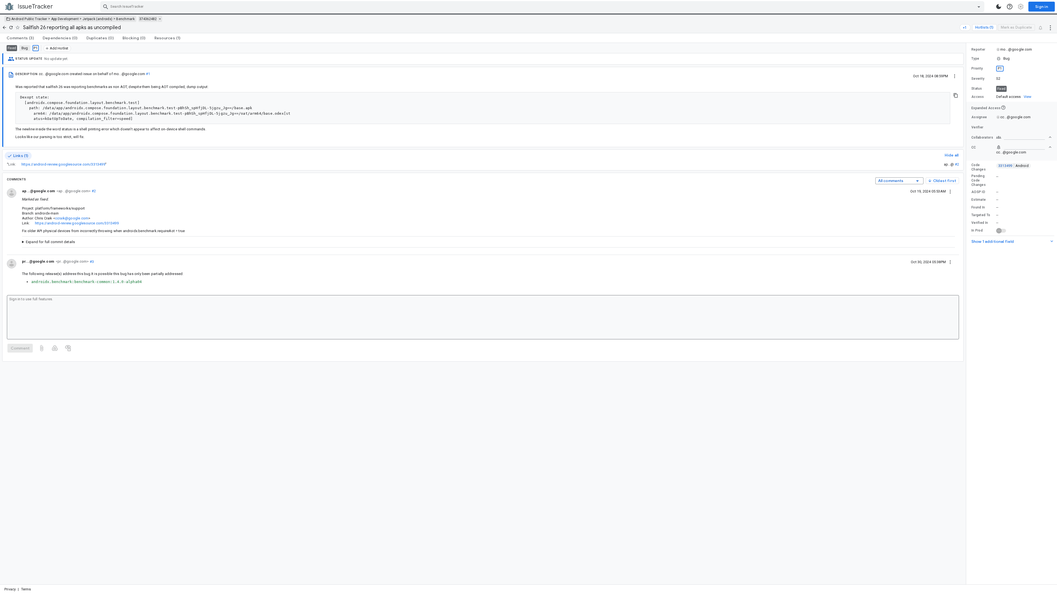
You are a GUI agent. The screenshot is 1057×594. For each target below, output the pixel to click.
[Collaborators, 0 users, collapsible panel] (1024, 137)
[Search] (105, 6)
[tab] (20, 38)
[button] (1011, 58)
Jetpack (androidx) (97, 19)
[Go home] (4, 27)
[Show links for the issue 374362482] (159, 19)
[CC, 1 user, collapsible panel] (1024, 147)
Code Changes (978, 167)
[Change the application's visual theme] (998, 6)
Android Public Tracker (29, 19)
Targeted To (980, 215)
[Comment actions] (950, 191)
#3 (91, 261)
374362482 (148, 19)
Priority (977, 68)
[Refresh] (11, 27)
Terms (26, 589)
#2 (957, 164)
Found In (978, 207)
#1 (147, 74)
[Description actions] (954, 76)
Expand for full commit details (50, 242)
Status (976, 88)
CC (973, 147)
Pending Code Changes (978, 180)
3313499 (1013, 166)
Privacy (10, 589)
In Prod (977, 230)
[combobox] (543, 6)
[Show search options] (979, 6)
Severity (977, 79)
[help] (1009, 6)
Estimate (978, 200)
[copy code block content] (955, 95)
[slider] (967, 313)
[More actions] (1050, 27)
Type (975, 59)
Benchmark (125, 19)
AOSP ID (978, 192)
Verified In (979, 223)
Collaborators (982, 137)
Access (977, 97)
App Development (65, 19)
